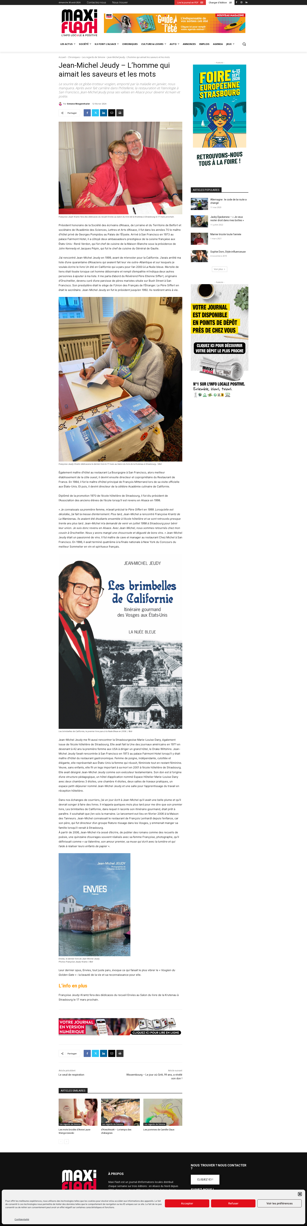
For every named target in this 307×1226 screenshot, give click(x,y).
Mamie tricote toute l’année (225, 234)
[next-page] (66, 1141)
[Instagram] (241, 3)
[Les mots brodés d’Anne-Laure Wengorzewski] (78, 1112)
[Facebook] (237, 3)
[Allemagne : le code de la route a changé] (199, 204)
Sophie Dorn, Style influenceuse (228, 251)
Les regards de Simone (93, 57)
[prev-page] (61, 1141)
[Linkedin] (246, 3)
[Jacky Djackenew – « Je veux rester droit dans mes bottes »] (199, 221)
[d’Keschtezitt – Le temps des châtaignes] (120, 1112)
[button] (300, 1194)
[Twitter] (95, 112)
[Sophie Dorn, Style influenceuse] (199, 256)
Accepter (187, 1203)
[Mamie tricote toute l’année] (199, 239)
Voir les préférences (279, 1203)
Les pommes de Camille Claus (158, 1129)
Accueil (62, 57)
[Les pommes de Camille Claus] (162, 1112)
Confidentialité (22, 1219)
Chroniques (74, 57)
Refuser (233, 1203)
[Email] (111, 112)
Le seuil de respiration (71, 1074)
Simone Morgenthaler (78, 103)
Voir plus (218, 269)
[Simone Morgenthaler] (61, 104)
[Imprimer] (119, 112)
